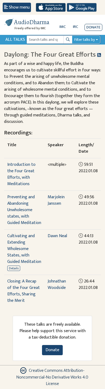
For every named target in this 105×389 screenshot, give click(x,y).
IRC (75, 26)
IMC (63, 26)
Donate (93, 27)
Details (14, 268)
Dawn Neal (57, 236)
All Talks (15, 39)
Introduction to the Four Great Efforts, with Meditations (21, 174)
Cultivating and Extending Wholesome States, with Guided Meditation (24, 248)
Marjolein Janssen (56, 200)
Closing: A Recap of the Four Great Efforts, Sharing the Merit (23, 291)
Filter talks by (84, 39)
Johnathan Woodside (57, 284)
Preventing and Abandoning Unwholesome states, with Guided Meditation (24, 209)
